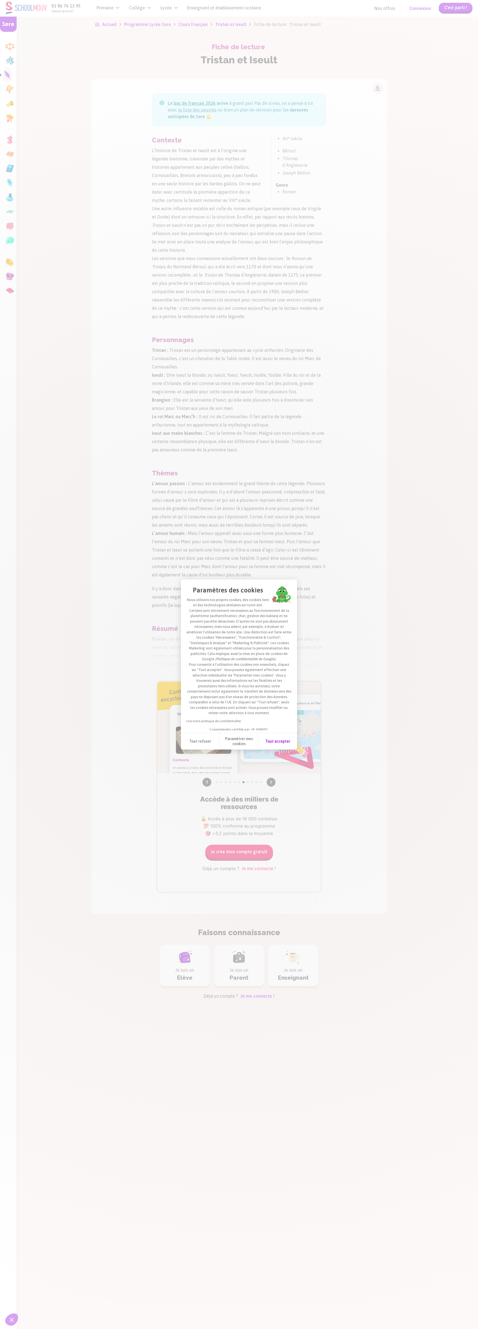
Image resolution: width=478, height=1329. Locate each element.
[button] (11, 1319)
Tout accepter (277, 741)
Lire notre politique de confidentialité (213, 721)
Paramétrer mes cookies (239, 741)
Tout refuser (200, 741)
